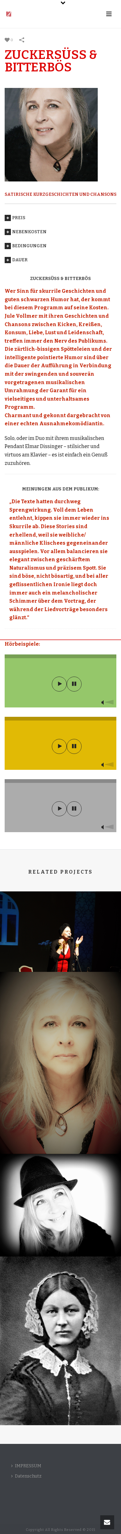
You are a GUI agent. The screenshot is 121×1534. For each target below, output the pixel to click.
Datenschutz (28, 1476)
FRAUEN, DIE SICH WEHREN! (60, 1137)
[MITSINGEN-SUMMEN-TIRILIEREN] (60, 916)
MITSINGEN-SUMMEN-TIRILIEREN (60, 948)
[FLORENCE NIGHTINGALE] (60, 1285)
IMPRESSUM (28, 1466)
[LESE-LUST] (60, 1180)
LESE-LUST (60, 1239)
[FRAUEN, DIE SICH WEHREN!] (60, 1001)
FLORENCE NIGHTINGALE (60, 1401)
